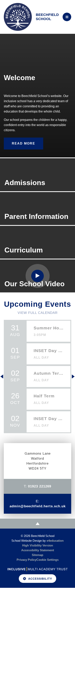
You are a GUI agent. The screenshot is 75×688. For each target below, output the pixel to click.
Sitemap (37, 555)
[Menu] (67, 17)
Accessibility (40, 578)
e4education (55, 540)
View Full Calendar (38, 313)
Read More (23, 143)
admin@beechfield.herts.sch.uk (38, 506)
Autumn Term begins (49, 373)
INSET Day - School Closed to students (49, 350)
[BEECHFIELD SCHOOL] (18, 17)
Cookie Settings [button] (47, 559)
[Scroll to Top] (37, 524)
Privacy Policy (26, 559)
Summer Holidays (49, 328)
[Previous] (2, 376)
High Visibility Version (37, 545)
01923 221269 (39, 486)
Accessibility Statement (37, 550)
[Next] (73, 376)
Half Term (44, 396)
